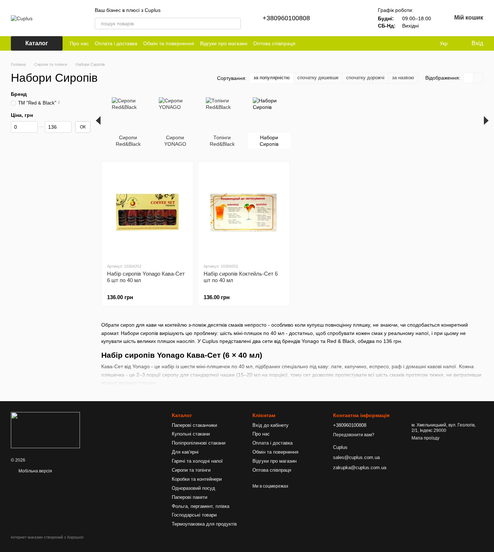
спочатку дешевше (317, 77)
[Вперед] (486, 120)
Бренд (19, 94)
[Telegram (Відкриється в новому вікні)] (314, 43)
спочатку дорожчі (365, 77)
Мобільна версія (34, 471)
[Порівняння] (337, 18)
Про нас (79, 43)
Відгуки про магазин (223, 43)
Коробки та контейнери (197, 479)
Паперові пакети (189, 497)
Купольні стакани (191, 434)
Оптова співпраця (274, 43)
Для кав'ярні (185, 452)
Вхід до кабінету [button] (270, 425)
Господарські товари (194, 515)
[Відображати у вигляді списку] (478, 78)
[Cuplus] (45, 430)
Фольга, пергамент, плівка (200, 506)
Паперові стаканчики (194, 425)
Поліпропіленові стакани (198, 443)
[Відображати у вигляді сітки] (468, 78)
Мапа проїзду (425, 438)
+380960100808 (286, 18)
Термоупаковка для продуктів (204, 524)
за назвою (403, 77)
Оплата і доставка (116, 43)
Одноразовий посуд (193, 488)
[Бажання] (356, 18)
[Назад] (98, 120)
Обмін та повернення (168, 43)
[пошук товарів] (235, 23)
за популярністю (272, 77)
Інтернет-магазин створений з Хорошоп (47, 537)
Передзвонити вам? (353, 434)
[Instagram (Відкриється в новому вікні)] (305, 43)
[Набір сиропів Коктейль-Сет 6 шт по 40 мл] (244, 212)
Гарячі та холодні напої (197, 461)
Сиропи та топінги (191, 470)
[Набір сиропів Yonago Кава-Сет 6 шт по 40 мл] (147, 212)
